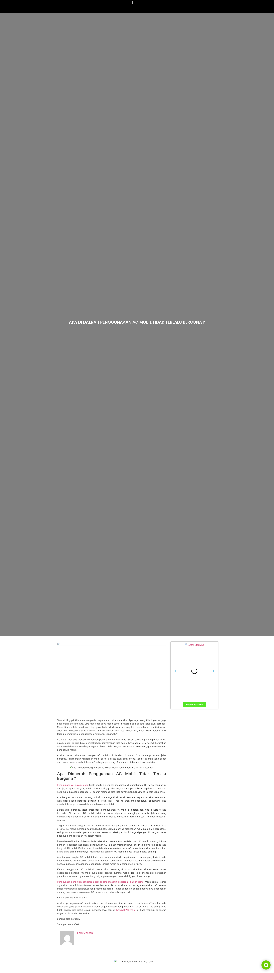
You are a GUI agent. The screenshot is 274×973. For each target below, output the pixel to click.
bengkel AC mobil (126, 910)
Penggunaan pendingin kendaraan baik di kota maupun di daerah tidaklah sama (100, 881)
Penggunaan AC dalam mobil (72, 785)
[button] (175, 671)
